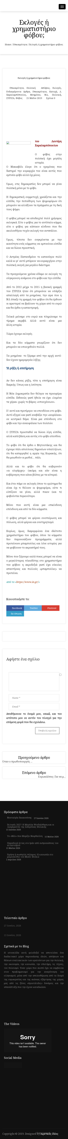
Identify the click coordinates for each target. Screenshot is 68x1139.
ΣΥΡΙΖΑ (10, 98)
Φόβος (19, 98)
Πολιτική (31, 87)
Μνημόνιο (35, 94)
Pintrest (51, 608)
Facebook (17, 608)
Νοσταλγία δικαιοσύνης (19, 818)
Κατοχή (53, 91)
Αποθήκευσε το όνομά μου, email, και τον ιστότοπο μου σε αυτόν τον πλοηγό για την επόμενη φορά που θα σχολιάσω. (34, 718)
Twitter (34, 608)
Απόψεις (45, 87)
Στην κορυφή (44, 1133)
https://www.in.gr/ (27, 582)
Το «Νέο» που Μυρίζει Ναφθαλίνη (25, 836)
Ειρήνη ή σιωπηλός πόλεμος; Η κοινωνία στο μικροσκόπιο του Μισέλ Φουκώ (30, 855)
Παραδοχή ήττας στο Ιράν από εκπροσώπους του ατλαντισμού (32, 844)
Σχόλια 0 (50, 98)
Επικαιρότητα (20, 44)
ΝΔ (46, 94)
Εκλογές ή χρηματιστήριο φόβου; (34, 78)
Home (8, 44)
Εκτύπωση (16, 613)
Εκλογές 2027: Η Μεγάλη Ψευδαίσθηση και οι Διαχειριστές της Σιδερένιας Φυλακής (30, 826)
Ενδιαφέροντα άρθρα (18, 91)
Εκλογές (57, 87)
